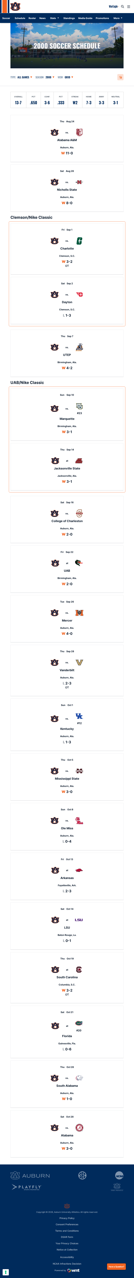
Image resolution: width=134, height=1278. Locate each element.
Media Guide (86, 18)
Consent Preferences (67, 1224)
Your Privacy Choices (67, 1243)
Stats (53, 18)
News (42, 18)
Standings (69, 18)
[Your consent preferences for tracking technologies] (6, 1272)
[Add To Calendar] (120, 77)
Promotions (103, 18)
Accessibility (67, 1257)
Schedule (20, 18)
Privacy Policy (67, 1218)
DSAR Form (67, 1237)
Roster (32, 18)
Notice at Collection (67, 1249)
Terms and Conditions (67, 1230)
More (116, 18)
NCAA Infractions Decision (67, 1263)
